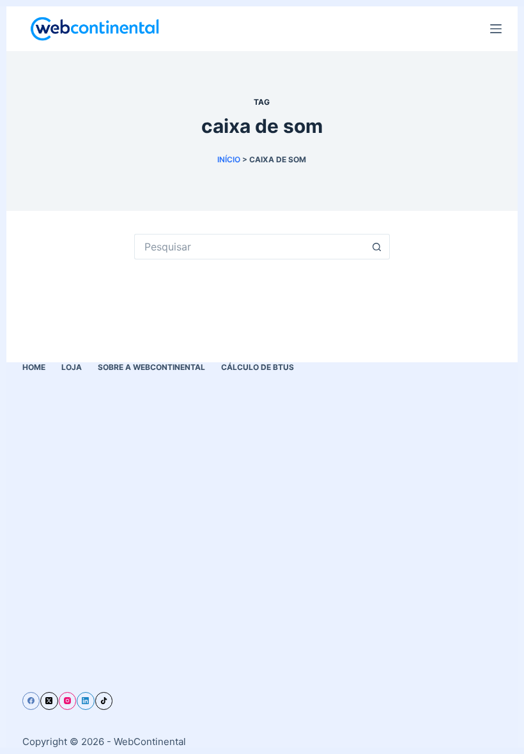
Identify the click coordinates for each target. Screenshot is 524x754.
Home (33, 367)
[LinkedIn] (86, 701)
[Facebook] (31, 701)
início (228, 159)
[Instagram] (68, 701)
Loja (71, 367)
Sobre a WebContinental (151, 367)
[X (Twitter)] (49, 701)
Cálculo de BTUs (257, 367)
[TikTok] (104, 701)
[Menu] (496, 29)
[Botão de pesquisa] (377, 246)
